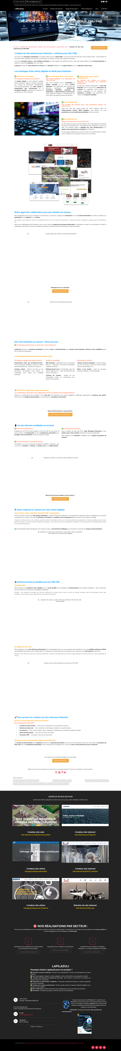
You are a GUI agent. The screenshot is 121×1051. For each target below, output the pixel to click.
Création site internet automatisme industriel (55, 784)
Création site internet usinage (62, 780)
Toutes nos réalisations (28, 952)
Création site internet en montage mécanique (27, 784)
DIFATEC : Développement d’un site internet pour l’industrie (85, 851)
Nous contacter (99, 47)
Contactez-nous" (60, 498)
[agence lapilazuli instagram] (101, 1)
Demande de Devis (60, 760)
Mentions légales (69, 1043)
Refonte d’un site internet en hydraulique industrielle (85, 888)
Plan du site (80, 1043)
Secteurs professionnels (55, 1043)
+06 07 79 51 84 (20, 1)
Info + (97, 9)
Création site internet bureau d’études (97, 780)
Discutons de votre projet (60, 414)
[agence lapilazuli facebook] (105, 1)
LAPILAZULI (19, 9)
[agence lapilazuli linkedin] (106, 1)
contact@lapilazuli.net (34, 1)
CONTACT (104, 9)
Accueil (45, 9)
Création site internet (56, 9)
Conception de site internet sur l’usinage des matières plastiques (36, 888)
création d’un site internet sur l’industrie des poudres (36, 815)
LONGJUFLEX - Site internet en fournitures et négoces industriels (85, 815)
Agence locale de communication (36, 1043)
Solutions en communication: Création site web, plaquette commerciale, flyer (43, 47)
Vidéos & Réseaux (86, 9)
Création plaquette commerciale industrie (26, 780)
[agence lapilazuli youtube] (103, 1)
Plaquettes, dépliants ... (92, 952)
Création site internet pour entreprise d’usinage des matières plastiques (35, 851)
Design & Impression (72, 9)
